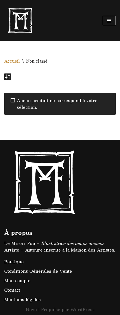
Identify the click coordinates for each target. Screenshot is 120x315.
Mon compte (17, 280)
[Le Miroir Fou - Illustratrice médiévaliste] (21, 20)
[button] (108, 8)
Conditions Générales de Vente (38, 270)
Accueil (12, 61)
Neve (31, 309)
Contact (12, 289)
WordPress (82, 309)
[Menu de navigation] (109, 20)
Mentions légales (22, 299)
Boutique (14, 261)
